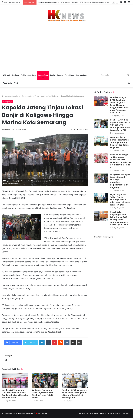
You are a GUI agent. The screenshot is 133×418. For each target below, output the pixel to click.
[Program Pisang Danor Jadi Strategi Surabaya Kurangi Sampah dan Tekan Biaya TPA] (101, 141)
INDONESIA (42, 413)
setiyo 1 (7, 129)
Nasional (15, 75)
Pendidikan (69, 75)
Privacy (103, 413)
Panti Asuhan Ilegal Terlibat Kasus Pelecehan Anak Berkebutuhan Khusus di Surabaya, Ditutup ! (120, 161)
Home (6, 96)
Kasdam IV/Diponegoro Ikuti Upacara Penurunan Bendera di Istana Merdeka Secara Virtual (15, 394)
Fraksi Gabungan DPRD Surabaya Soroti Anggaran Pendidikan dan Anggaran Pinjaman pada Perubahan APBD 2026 (119, 105)
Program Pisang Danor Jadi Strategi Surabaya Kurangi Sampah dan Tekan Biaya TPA (119, 142)
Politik (23, 75)
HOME (7, 75)
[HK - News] (66, 16)
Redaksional (83, 413)
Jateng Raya (43, 75)
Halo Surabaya (81, 75)
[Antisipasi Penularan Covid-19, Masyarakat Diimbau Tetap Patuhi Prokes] (45, 380)
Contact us (126, 413)
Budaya (60, 75)
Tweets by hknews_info (103, 237)
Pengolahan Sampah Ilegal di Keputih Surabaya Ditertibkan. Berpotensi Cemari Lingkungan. (120, 181)
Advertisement (114, 413)
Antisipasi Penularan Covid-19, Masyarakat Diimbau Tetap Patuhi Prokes (42, 394)
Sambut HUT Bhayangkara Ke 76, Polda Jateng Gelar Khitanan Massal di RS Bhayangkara (74, 394)
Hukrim (52, 75)
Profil (16, 83)
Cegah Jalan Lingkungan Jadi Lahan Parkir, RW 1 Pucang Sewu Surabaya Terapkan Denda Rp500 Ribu (119, 218)
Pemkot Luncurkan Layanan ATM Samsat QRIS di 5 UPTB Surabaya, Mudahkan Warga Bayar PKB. (77, 2)
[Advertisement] (66, 45)
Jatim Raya (32, 75)
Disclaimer (94, 413)
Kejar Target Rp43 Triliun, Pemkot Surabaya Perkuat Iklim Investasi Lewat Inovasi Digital (120, 199)
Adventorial (7, 83)
